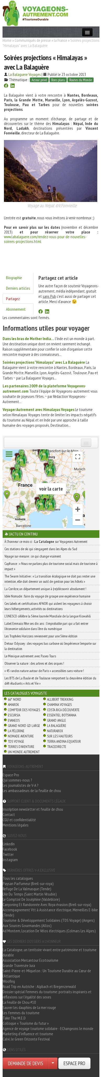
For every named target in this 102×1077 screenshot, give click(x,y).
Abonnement (16, 309)
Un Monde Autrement (23, 752)
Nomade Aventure (21, 736)
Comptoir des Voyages (24, 709)
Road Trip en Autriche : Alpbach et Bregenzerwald (39, 986)
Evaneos (14, 720)
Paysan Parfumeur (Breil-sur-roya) (28, 883)
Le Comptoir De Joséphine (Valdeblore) (31, 899)
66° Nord (14, 699)
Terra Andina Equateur (64, 741)
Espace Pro (11, 774)
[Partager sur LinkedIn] (12, 86)
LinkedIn (9, 843)
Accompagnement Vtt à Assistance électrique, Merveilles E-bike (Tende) (50, 912)
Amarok (13, 704)
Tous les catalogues (18, 878)
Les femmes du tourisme (21, 1012)
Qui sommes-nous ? (17, 780)
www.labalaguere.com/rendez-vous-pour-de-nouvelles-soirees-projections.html (45, 239)
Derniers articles (18, 288)
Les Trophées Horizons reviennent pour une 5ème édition (40, 636)
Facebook (10, 849)
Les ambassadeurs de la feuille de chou (32, 790)
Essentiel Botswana (61, 715)
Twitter (8, 854)
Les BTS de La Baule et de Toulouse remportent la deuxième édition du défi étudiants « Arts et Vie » (50, 681)
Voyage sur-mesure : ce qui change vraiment (32, 556)
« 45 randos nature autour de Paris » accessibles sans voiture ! (44, 670)
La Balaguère (56, 725)
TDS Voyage (16, 741)
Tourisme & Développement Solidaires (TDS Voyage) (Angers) (49, 920)
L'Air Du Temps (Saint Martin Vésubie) (30, 894)
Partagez (13, 298)
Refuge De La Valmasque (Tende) (27, 888)
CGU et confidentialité (19, 819)
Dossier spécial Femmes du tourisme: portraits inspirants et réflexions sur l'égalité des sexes (47, 994)
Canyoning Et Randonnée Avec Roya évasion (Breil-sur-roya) (47, 904)
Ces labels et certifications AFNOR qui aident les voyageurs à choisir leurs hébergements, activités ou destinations (48, 606)
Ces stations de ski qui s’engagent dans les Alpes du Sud (40, 549)
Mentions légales (16, 825)
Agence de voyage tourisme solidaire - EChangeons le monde (48, 1028)
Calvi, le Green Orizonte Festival (26, 1039)
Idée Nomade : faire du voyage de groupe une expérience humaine (47, 596)
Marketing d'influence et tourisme (28, 1033)
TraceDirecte (56, 746)
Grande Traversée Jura (19, 965)
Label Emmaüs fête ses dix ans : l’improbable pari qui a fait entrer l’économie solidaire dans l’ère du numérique (46, 626)
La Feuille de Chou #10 (19, 1002)
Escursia (14, 715)
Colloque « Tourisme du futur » (26, 1023)
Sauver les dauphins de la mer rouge (29, 1007)
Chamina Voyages (59, 704)
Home (7, 40)
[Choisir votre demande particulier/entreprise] (53, 1063)
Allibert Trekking (60, 699)
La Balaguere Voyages (24, 74)
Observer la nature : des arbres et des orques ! (34, 663)
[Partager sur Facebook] (6, 86)
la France (60, 40)
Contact (9, 814)
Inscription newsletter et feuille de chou (33, 809)
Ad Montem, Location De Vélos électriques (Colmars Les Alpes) (49, 930)
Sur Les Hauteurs (59, 736)
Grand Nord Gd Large (24, 725)
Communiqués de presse (33, 40)
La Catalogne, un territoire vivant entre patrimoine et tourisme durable (50, 952)
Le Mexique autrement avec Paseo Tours (30, 656)
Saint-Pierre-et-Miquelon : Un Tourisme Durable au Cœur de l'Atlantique (47, 973)
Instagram (10, 859)
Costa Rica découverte (63, 709)
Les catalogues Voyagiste (25, 693)
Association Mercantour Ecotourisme (30, 960)
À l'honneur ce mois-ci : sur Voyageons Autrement (45, 541)
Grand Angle (56, 720)
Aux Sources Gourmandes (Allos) (27, 925)
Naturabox (55, 731)
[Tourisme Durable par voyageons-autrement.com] (35, 12)
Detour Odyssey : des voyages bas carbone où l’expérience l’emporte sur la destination (50, 646)
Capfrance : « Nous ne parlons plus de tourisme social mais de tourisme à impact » (51, 566)
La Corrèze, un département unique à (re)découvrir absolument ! (45, 588)
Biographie (14, 277)
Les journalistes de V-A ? (20, 785)
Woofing (9, 981)
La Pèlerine (16, 731)
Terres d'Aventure (21, 746)
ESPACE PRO (74, 1063)
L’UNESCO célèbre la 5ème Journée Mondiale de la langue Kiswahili (47, 616)
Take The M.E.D (14, 1018)
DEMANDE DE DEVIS (25, 1063)
